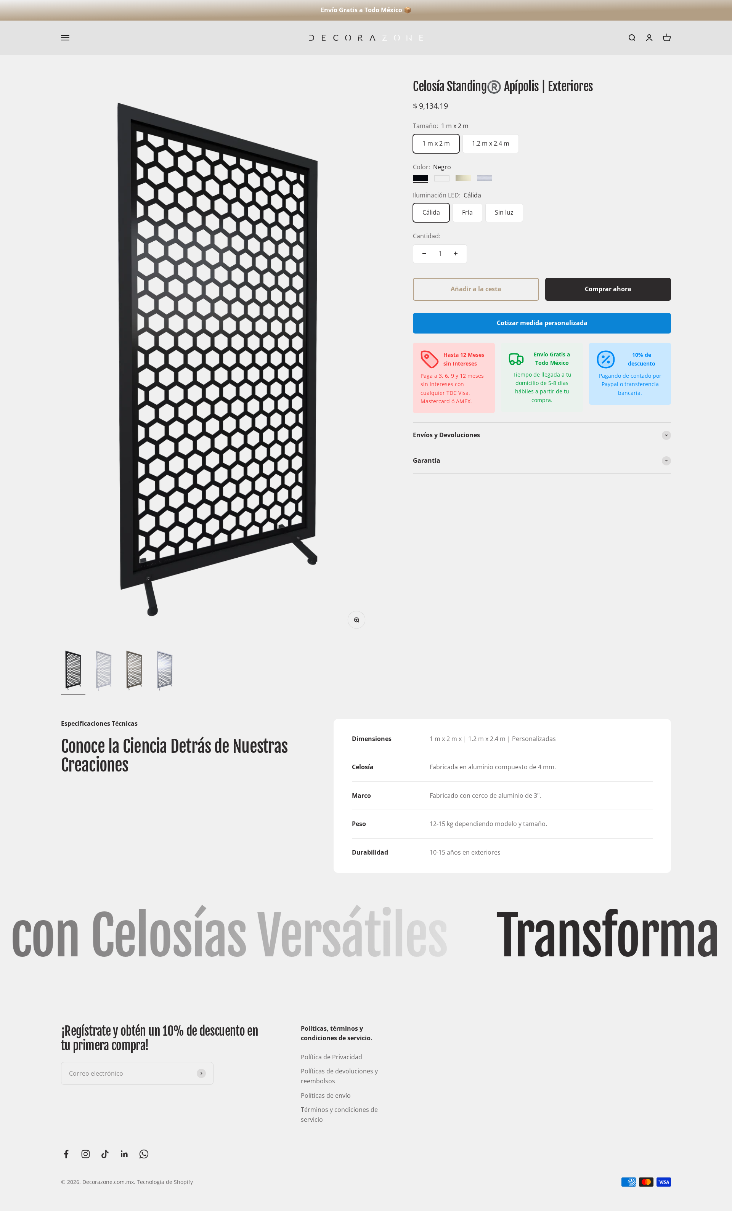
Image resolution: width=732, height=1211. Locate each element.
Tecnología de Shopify (165, 1181)
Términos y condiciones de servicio (339, 1114)
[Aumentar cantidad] (456, 253)
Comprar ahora (608, 289)
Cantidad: (426, 236)
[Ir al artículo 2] (104, 672)
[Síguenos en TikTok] (105, 1154)
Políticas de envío (326, 1095)
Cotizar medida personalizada (542, 323)
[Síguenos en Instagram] (85, 1154)
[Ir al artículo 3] (134, 672)
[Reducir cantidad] (424, 253)
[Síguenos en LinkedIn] (124, 1154)
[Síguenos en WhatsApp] (144, 1154)
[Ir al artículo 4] (164, 672)
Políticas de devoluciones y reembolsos (339, 1076)
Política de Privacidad (331, 1057)
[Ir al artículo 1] (73, 672)
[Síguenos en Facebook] (66, 1154)
